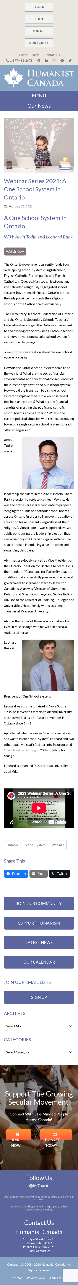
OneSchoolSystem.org (20, 750)
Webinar (58, 845)
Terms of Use (58, 1278)
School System (34, 845)
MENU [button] (39, 95)
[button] (16, 874)
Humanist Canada (53, 1264)
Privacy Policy (36, 1278)
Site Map (17, 1278)
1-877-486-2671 (20, 60)
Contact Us (52, 54)
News (35, 54)
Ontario (12, 845)
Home (23, 54)
